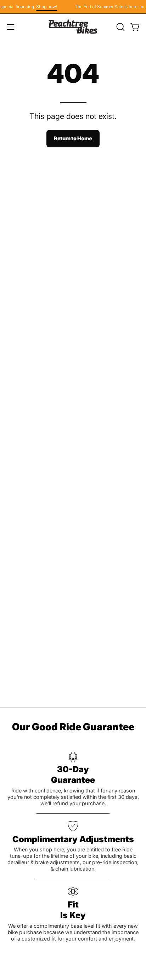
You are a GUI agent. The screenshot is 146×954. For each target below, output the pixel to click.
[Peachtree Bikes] (73, 26)
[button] (120, 27)
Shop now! (44, 6)
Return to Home (73, 138)
